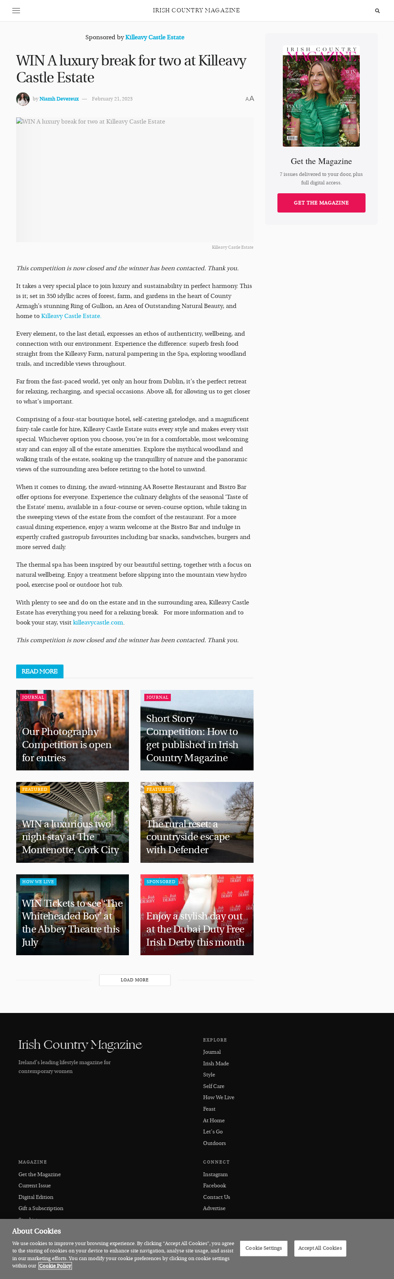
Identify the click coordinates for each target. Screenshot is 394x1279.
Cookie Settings (263, 1248)
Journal (33, 697)
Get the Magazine (321, 203)
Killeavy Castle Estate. (71, 316)
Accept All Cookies (320, 1248)
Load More (135, 980)
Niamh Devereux (59, 99)
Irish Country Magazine (196, 10)
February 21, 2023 (112, 99)
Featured (35, 789)
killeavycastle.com (98, 622)
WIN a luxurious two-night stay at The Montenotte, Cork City (71, 837)
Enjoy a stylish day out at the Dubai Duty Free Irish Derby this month (195, 929)
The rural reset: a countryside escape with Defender (188, 837)
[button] (16, 11)
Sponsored (161, 881)
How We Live (38, 881)
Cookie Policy (55, 1266)
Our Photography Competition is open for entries (66, 745)
